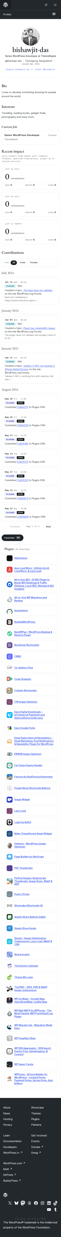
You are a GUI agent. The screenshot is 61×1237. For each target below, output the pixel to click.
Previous (15, 526)
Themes (36, 1113)
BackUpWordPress (24, 621)
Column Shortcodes (25, 690)
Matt (7, 1169)
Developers (10, 1147)
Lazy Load (20, 810)
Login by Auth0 (22, 822)
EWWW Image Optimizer (27, 754)
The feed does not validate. (37, 290)
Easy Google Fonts (24, 728)
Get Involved (39, 1135)
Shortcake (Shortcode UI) (28, 905)
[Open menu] (56, 5)
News (6, 1113)
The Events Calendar (26, 965)
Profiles (7, 14)
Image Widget (22, 799)
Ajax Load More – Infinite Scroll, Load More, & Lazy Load (32, 570)
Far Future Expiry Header (28, 765)
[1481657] (22, 461)
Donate (37, 1147)
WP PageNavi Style (25, 1038)
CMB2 (17, 656)
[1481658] (22, 443)
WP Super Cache (23, 1064)
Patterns (36, 1124)
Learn (6, 1135)
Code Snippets (22, 679)
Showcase (37, 1107)
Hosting (8, 1119)
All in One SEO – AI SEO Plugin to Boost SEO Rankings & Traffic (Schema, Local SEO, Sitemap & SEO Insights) (34, 584)
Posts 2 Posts (21, 894)
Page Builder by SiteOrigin (29, 856)
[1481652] (22, 480)
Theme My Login (23, 977)
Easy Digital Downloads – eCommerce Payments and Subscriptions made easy (29, 714)
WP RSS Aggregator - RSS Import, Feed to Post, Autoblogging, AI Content (32, 1051)
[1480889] (23, 516)
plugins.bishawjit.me (18, 69)
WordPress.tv (13, 1152)
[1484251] (22, 407)
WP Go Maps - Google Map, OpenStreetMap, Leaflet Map (30, 1000)
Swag (36, 1152)
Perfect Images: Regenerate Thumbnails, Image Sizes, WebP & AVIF (33, 881)
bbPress (9, 1174)
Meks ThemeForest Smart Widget (33, 833)
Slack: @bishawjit (45, 69)
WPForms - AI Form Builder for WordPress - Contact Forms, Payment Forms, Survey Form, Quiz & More (33, 1079)
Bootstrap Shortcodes (26, 645)
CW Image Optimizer (25, 701)
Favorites (11, 537)
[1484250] (22, 425)
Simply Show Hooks (25, 928)
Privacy (7, 1124)
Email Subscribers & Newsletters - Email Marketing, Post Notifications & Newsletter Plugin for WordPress (34, 740)
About (6, 1107)
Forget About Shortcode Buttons (32, 788)
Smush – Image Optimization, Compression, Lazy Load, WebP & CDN (33, 941)
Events (35, 1141)
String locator (22, 954)
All (14, 262)
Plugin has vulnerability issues (39, 328)
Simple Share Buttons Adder (30, 916)
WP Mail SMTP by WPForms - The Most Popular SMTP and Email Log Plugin (33, 1013)
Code (22, 262)
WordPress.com (14, 1163)
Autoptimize (21, 610)
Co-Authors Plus (23, 667)
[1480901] (22, 498)
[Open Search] (46, 5)
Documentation (12, 1141)
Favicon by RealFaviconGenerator (33, 776)
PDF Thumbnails (23, 868)
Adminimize (20, 558)
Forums (33, 262)
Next (48, 526)
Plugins (35, 1119)
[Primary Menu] (53, 14)
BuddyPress (12, 1180)
